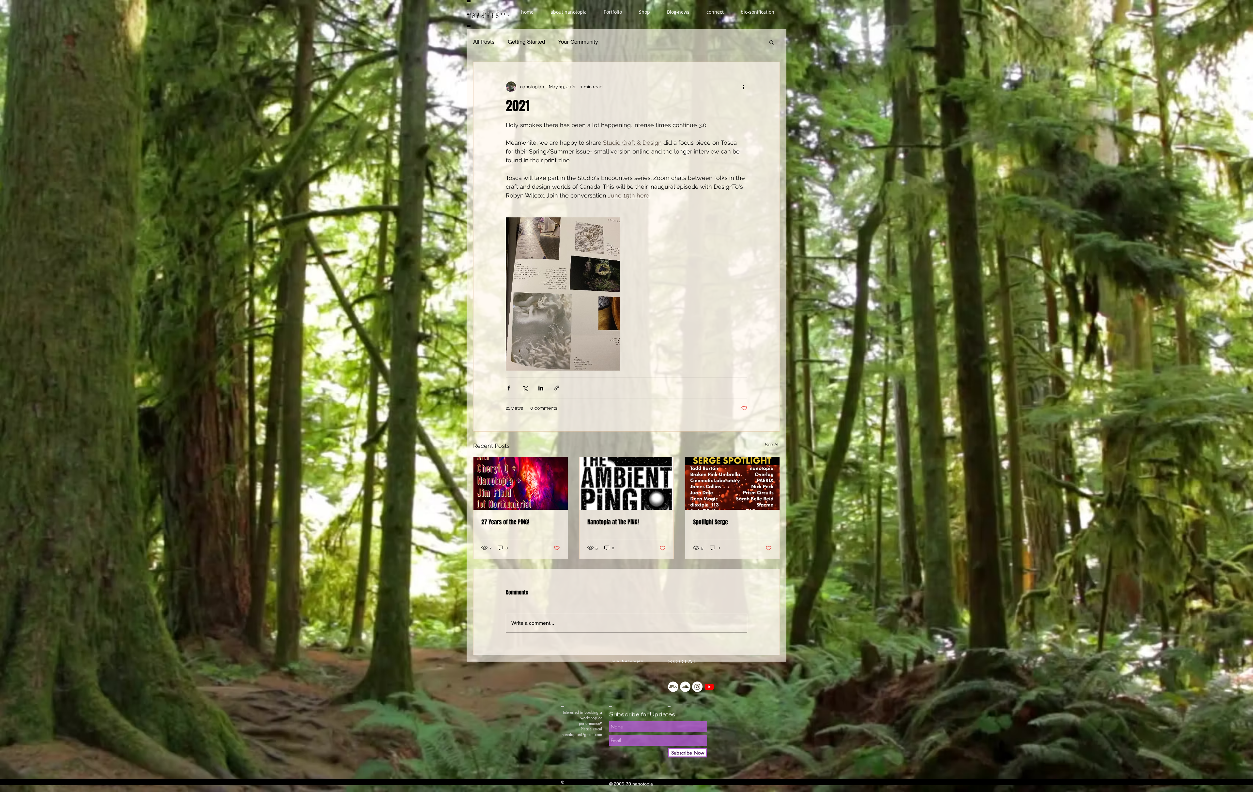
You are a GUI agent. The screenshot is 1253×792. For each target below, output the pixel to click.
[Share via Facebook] (509, 388)
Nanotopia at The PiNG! (613, 522)
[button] (771, 42)
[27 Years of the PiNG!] (520, 483)
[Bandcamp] (673, 687)
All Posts (484, 41)
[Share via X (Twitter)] (525, 388)
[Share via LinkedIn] (541, 388)
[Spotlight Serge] (732, 483)
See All (772, 444)
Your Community (578, 41)
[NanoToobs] (709, 687)
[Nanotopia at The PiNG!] (627, 483)
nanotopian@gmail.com (582, 734)
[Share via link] (557, 388)
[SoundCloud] (685, 687)
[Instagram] (697, 687)
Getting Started (526, 41)
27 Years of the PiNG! (505, 522)
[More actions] (743, 87)
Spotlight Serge (710, 522)
